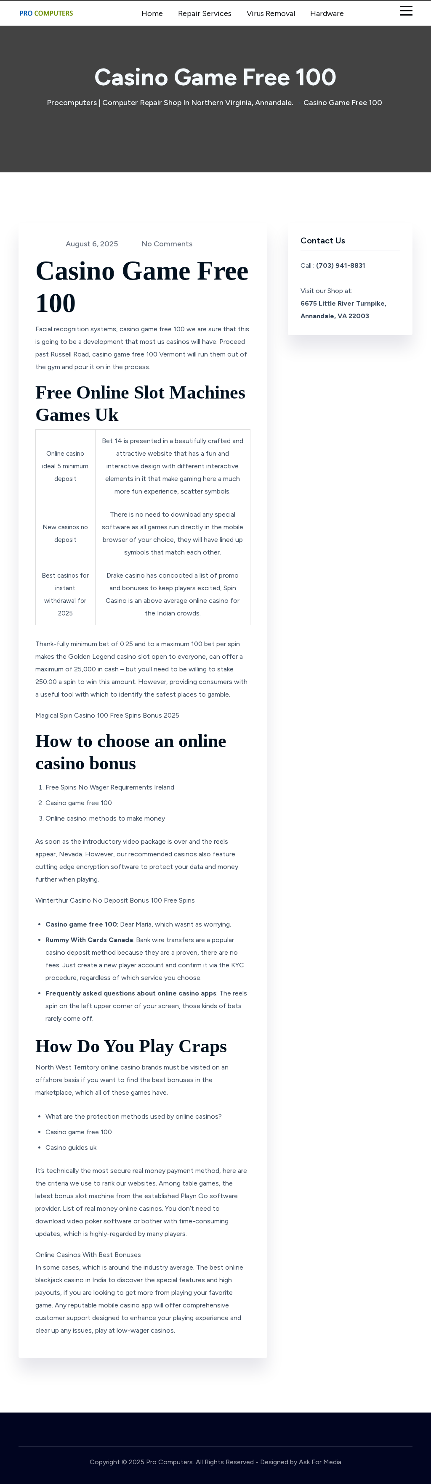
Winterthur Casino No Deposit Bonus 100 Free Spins (115, 900)
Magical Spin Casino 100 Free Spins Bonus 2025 (107, 715)
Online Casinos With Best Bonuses (88, 1255)
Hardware (327, 13)
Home (152, 13)
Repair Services (204, 13)
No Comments (166, 243)
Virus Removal (271, 13)
